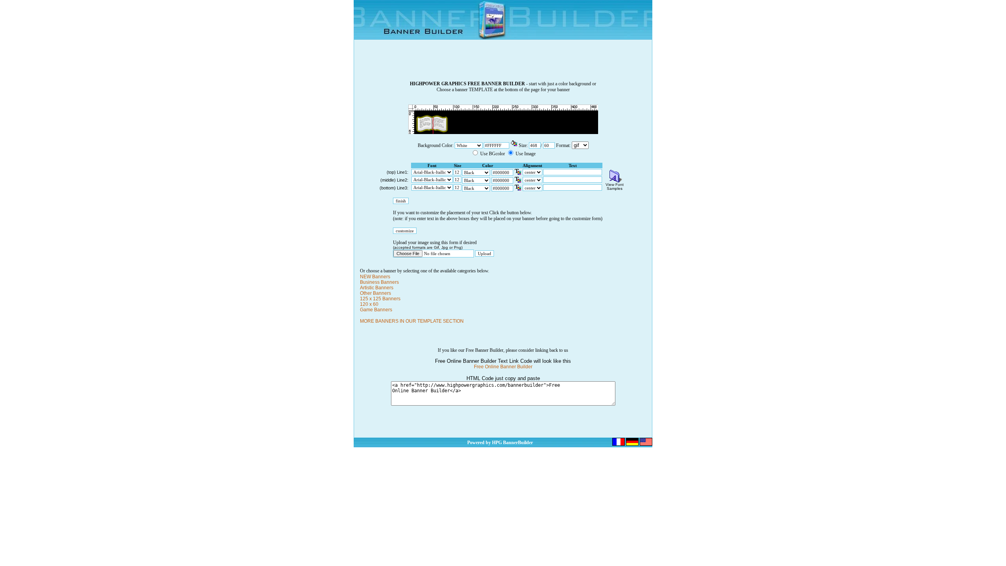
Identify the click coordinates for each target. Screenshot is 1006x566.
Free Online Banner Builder (503, 366)
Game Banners (376, 309)
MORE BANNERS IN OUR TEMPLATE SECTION (412, 321)
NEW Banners (375, 276)
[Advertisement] (503, 63)
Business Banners (379, 282)
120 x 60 (369, 304)
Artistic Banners (376, 287)
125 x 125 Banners (380, 298)
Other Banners (375, 293)
